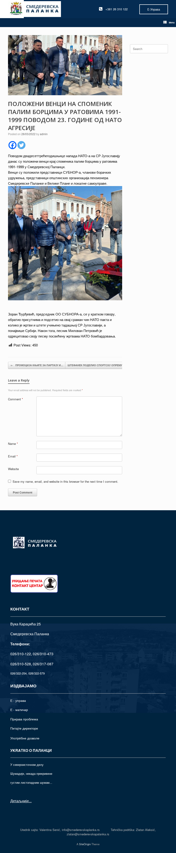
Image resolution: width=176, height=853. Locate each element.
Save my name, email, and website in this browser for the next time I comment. (65, 481)
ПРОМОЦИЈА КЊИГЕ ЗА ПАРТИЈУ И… (37, 365)
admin (44, 134)
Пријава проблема (24, 719)
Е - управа (18, 700)
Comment (15, 399)
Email (13, 456)
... (30, 800)
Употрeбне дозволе (24, 738)
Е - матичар (19, 709)
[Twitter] (21, 145)
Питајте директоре (24, 728)
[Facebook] (12, 145)
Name (13, 443)
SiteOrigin (85, 844)
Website (13, 469)
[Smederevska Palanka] (34, 9)
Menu (172, 22)
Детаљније (19, 800)
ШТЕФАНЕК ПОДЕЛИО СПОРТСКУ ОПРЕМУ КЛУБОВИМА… (107, 365)
